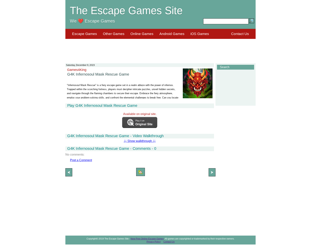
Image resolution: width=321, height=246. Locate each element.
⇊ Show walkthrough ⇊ (140, 141)
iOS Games (199, 34)
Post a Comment (81, 160)
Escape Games (84, 34)
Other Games (113, 34)
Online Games (141, 34)
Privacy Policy (154, 241)
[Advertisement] (160, 48)
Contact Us (240, 34)
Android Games (171, 34)
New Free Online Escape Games (147, 238)
